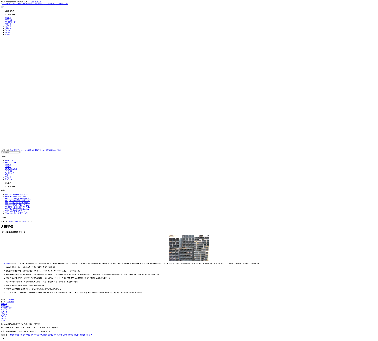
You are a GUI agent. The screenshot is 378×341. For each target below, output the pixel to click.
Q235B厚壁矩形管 (47, 150)
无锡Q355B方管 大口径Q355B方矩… (17, 203)
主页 (10, 221)
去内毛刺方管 (9, 173)
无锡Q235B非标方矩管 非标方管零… (17, 201)
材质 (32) (73, 335)
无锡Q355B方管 (10, 22)
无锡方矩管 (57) (37, 335)
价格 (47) (52, 335)
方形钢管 (8, 177)
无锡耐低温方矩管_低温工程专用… (17, 213)
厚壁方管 (8, 24)
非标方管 (8, 26)
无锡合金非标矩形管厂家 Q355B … (17, 211)
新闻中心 (8, 32)
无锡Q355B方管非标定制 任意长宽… (17, 207)
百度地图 (38, 2)
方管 (6, 175)
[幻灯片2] (189, 119)
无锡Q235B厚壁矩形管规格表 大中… (17, 194)
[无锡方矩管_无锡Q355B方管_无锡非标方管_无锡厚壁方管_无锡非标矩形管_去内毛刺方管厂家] (34, 4)
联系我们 (8, 34)
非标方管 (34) (65, 335)
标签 (32, 2)
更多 (90, 335)
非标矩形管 (57, 150)
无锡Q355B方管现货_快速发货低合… (18, 199)
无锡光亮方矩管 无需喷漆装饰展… (17, 209)
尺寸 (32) (79, 335)
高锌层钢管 (9, 179)
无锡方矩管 (9, 20)
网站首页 (8, 18)
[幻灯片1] (189, 64)
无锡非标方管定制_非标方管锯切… (17, 196)
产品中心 (8, 30)
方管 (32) (85, 335)
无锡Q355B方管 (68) (16, 335)
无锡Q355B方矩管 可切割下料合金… (17, 205)
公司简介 (8, 28)
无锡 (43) (58, 335)
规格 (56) (46, 335)
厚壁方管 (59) (27, 335)
